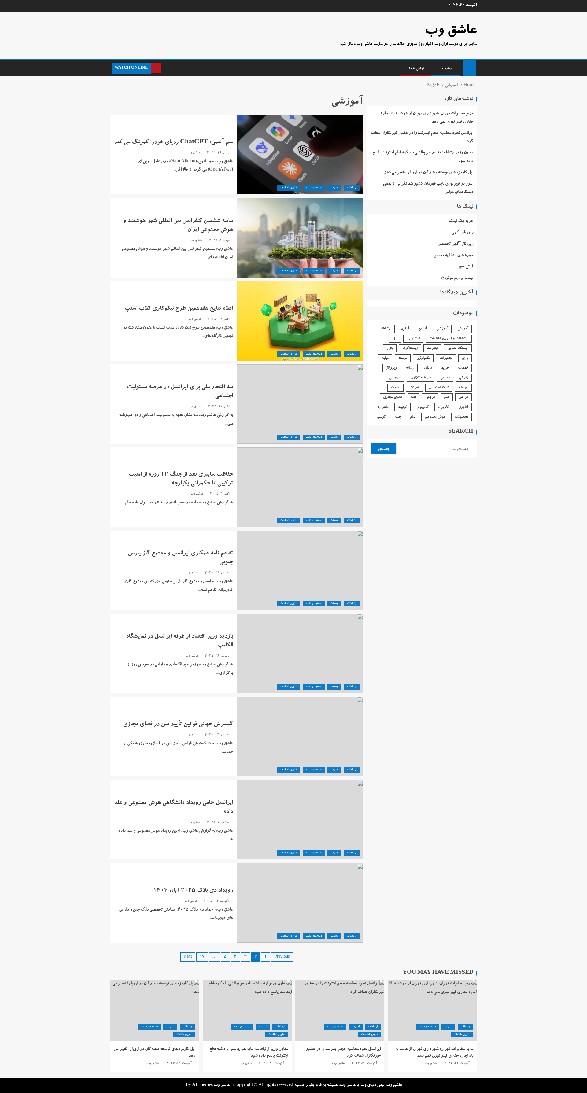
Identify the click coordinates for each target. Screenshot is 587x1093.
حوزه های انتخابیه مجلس (453, 255)
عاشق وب (451, 31)
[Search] (166, 68)
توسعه (402, 358)
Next (188, 957)
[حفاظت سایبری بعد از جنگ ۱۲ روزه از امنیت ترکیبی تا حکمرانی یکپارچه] (300, 487)
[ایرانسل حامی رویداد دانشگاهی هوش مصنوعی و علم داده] (300, 819)
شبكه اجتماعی (439, 387)
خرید (445, 368)
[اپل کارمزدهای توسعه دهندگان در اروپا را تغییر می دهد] (154, 1010)
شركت (414, 387)
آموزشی (442, 329)
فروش (430, 397)
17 (202, 957)
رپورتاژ (391, 368)
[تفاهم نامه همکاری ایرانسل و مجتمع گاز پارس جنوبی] (300, 570)
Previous (282, 957)
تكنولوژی (423, 358)
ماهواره (383, 407)
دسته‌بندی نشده (314, 188)
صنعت (395, 387)
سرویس (395, 378)
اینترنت (334, 188)
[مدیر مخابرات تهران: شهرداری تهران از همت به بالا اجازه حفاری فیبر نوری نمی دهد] (432, 1010)
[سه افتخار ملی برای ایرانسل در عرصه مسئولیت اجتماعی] (300, 404)
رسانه (410, 368)
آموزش (462, 329)
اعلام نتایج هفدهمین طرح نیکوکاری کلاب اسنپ (179, 309)
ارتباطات (351, 188)
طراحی (463, 397)
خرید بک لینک (461, 221)
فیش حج (466, 266)
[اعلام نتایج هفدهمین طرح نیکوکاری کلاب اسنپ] (300, 321)
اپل (395, 339)
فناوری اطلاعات (288, 188)
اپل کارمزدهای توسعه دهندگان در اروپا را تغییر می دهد (428, 172)
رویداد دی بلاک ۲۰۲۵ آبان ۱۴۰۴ (193, 891)
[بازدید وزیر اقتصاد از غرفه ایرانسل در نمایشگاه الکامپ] (300, 653)
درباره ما (447, 69)
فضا (413, 397)
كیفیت (402, 407)
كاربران (443, 407)
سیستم (463, 387)
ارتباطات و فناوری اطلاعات (448, 339)
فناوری (463, 407)
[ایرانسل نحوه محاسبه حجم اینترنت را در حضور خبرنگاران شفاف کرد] (339, 1010)
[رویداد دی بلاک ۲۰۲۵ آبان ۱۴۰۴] (300, 903)
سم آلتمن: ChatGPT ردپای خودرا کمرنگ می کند (173, 142)
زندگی (463, 378)
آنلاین (422, 329)
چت (398, 417)
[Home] (469, 69)
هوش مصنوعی (435, 417)
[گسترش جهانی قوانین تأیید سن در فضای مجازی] (300, 736)
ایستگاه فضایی (457, 348)
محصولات (461, 417)
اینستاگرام (410, 348)
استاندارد (413, 339)
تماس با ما (416, 69)
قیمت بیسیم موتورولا (456, 278)
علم (446, 397)
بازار (389, 348)
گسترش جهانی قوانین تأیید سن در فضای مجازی (178, 724)
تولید (385, 358)
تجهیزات (445, 358)
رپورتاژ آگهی (462, 232)
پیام (412, 417)
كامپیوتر (422, 407)
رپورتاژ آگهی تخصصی (455, 244)
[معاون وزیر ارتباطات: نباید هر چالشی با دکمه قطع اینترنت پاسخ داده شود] (247, 1010)
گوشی (381, 417)
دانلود (427, 368)
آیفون (405, 329)
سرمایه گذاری (420, 378)
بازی (465, 358)
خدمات (463, 368)
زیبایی (445, 378)
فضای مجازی (392, 397)
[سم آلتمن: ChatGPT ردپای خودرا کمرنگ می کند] (300, 154)
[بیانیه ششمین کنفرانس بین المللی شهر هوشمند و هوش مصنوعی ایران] (300, 238)
